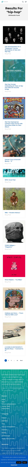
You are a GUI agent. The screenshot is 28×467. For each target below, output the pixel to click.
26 (17, 360)
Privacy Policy (5, 408)
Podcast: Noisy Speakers (8, 426)
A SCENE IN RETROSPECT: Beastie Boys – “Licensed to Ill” (14, 348)
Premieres (4, 429)
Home (3, 399)
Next (21, 360)
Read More (14, 465)
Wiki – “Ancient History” (12, 212)
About (3, 401)
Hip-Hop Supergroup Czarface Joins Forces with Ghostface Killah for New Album (13, 124)
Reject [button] (24, 462)
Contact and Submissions (9, 404)
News (3, 423)
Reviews (4, 432)
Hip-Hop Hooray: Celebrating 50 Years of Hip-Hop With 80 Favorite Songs (14, 87)
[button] (26, 2)
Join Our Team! (6, 406)
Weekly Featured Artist (8, 438)
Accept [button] (19, 462)
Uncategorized (6, 435)
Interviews (4, 420)
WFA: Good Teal (10, 180)
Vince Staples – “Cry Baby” (13, 279)
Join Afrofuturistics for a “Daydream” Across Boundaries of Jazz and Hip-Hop (13, 49)
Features (4, 417)
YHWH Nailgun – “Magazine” (10, 246)
